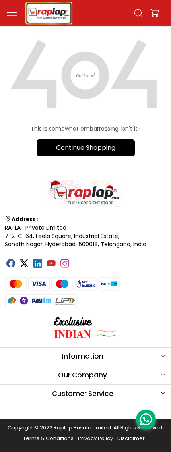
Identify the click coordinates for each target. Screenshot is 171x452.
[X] (24, 264)
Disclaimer (131, 438)
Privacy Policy (95, 438)
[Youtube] (51, 264)
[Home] (49, 13)
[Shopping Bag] (153, 13)
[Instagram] (65, 264)
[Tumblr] (78, 261)
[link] (138, 13)
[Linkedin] (38, 264)
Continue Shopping (85, 147)
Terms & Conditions (48, 438)
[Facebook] (11, 264)
